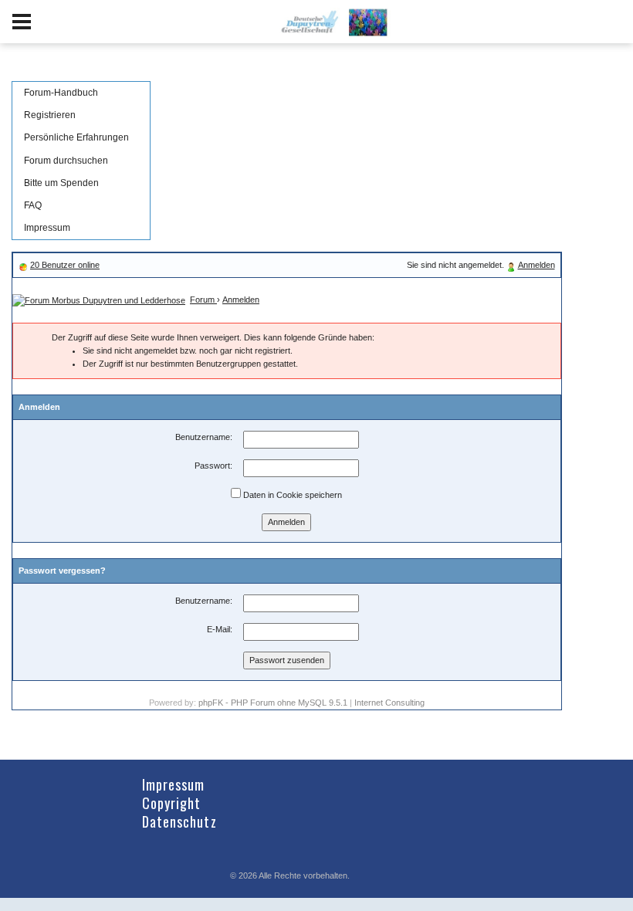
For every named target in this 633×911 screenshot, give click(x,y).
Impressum (47, 227)
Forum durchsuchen (66, 160)
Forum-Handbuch (61, 92)
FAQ (33, 205)
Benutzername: (203, 437)
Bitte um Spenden (61, 183)
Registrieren (50, 115)
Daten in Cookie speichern (291, 495)
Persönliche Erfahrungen (76, 137)
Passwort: (213, 465)
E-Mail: (219, 629)
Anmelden (536, 264)
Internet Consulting (389, 702)
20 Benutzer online (65, 264)
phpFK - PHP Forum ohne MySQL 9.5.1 (272, 702)
